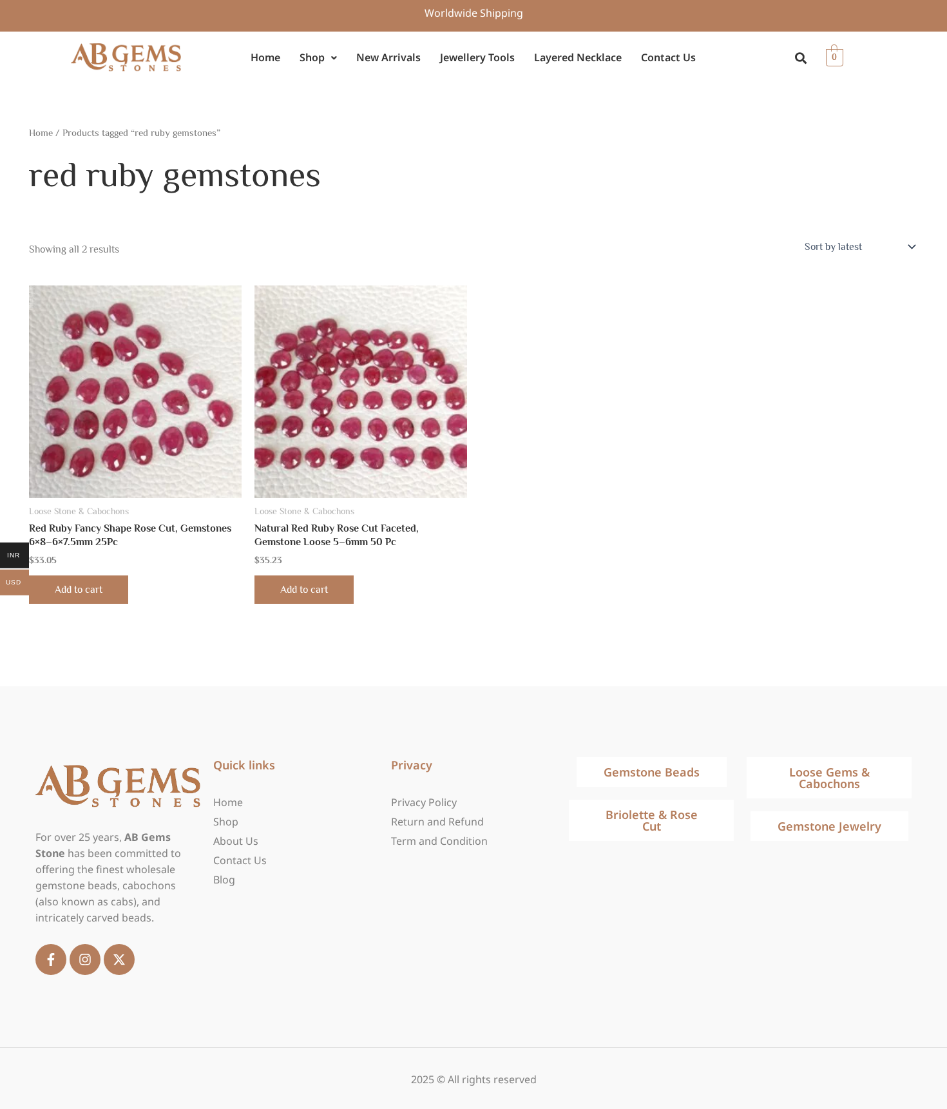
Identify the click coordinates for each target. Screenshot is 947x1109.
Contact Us (668, 57)
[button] (318, 57)
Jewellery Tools (477, 57)
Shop (312, 57)
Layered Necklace (578, 57)
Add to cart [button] (78, 589)
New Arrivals (388, 57)
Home (265, 57)
